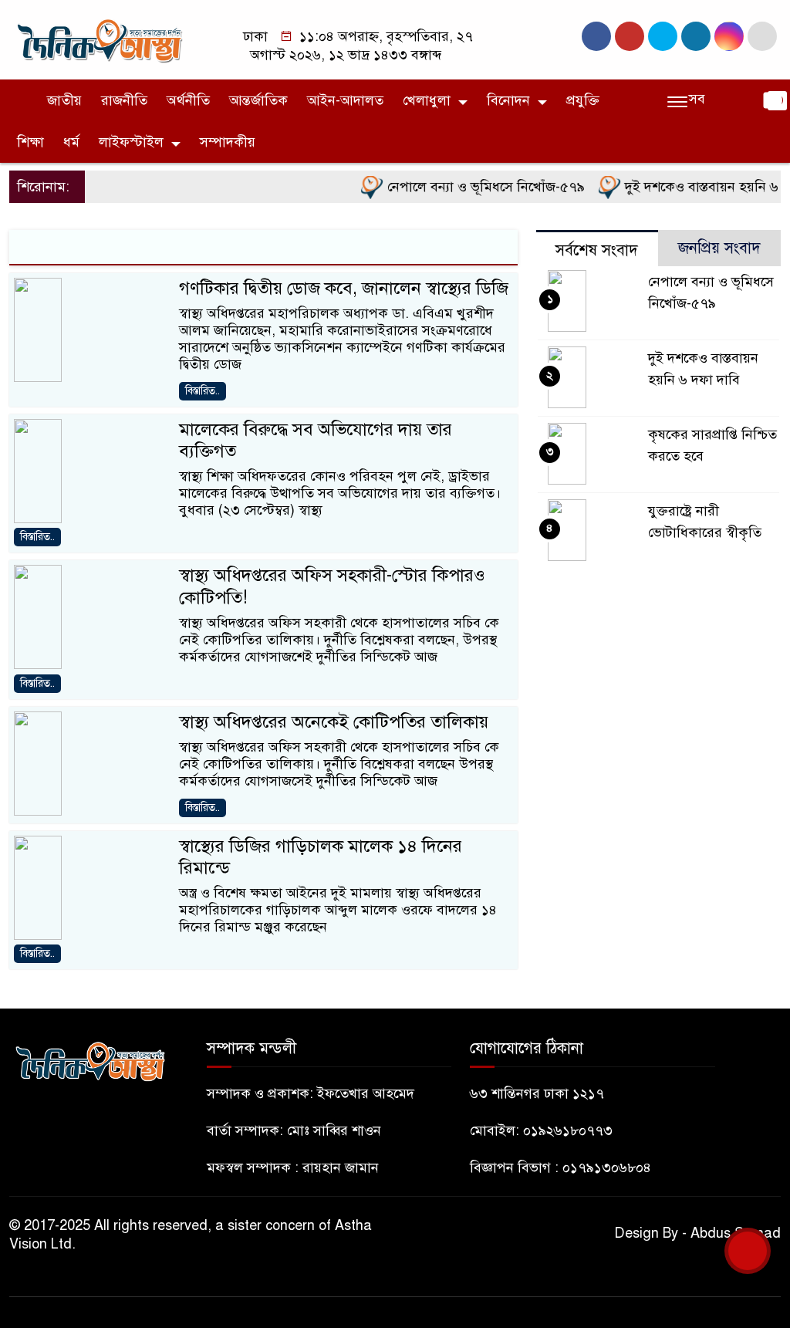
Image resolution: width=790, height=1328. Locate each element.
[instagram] (662, 36)
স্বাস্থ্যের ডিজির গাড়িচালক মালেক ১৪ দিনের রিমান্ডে (320, 857)
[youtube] (729, 36)
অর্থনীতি (188, 100)
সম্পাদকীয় (227, 141)
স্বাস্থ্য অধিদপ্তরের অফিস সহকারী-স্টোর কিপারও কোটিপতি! (332, 586)
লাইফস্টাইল (131, 141)
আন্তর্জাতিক (258, 100)
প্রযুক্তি (582, 100)
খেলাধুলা (427, 100)
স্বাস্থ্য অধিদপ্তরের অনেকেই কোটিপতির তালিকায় (333, 722)
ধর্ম (71, 141)
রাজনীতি (124, 100)
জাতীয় (64, 100)
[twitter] (629, 36)
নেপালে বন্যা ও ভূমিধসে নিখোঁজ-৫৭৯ (470, 186)
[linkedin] (696, 36)
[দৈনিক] (98, 38)
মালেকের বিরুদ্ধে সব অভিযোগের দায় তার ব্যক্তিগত (315, 440)
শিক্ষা (30, 141)
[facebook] (596, 36)
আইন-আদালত (345, 100)
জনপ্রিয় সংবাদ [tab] (719, 248)
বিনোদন (508, 100)
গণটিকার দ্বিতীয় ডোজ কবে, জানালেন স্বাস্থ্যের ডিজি (343, 288)
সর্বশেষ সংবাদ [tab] (596, 250)
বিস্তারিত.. (202, 390)
